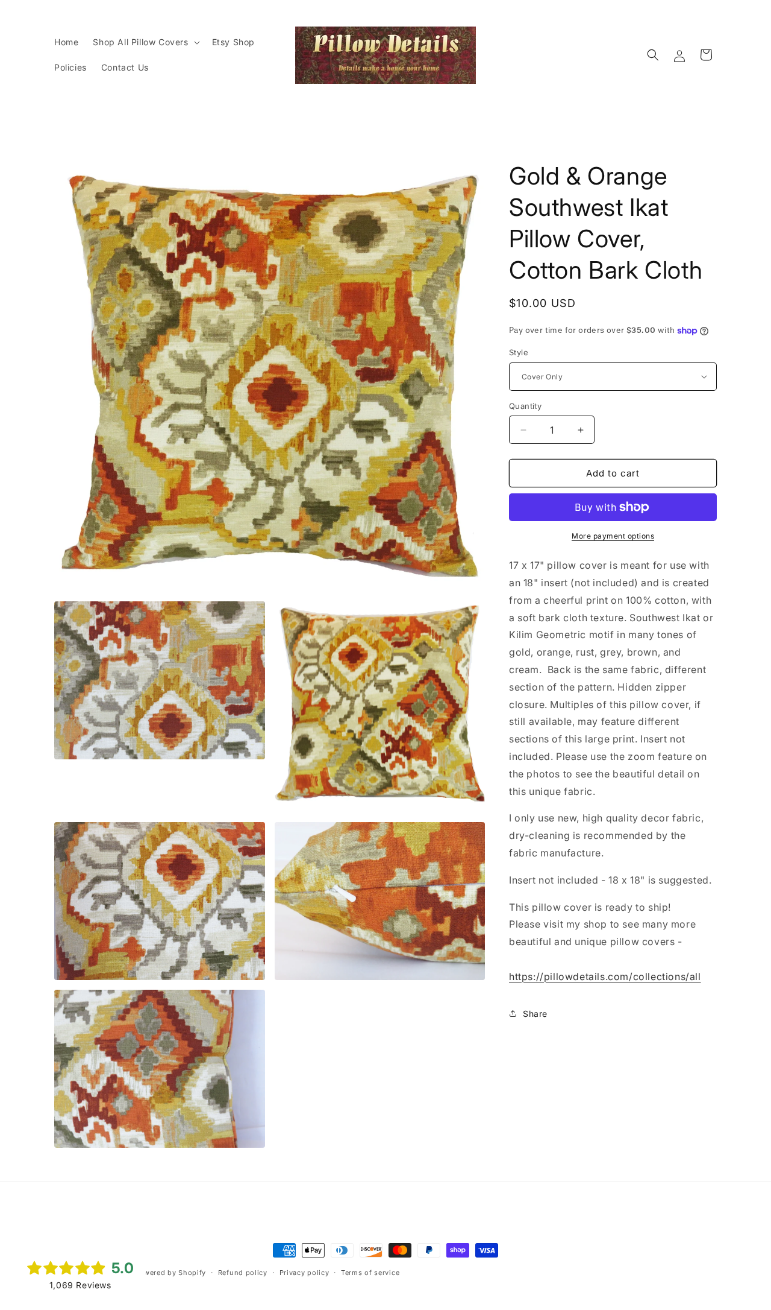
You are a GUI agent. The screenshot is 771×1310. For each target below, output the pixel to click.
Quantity (525, 406)
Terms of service (370, 1272)
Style (518, 352)
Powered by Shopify (170, 1272)
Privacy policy (304, 1272)
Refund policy (242, 1272)
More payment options (613, 535)
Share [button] (535, 1013)
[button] (145, 42)
